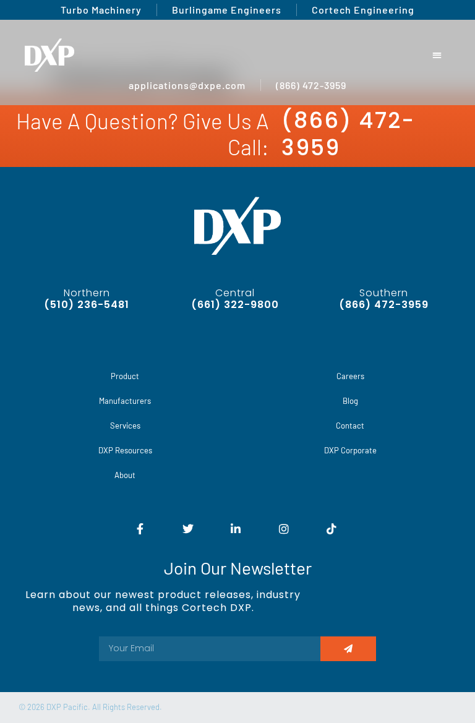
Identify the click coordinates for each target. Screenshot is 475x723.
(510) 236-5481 (86, 304)
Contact (350, 425)
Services (125, 425)
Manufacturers (125, 401)
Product (125, 376)
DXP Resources (125, 450)
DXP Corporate (350, 450)
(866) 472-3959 (348, 134)
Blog (350, 401)
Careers (350, 376)
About (124, 475)
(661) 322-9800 (235, 304)
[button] (437, 55)
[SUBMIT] (348, 648)
